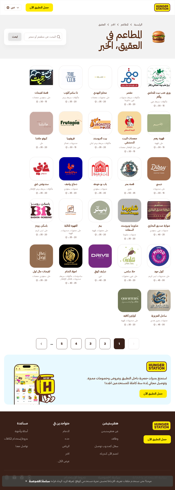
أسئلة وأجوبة (21, 431)
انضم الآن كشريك (109, 453)
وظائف (114, 438)
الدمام (66, 431)
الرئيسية (138, 24)
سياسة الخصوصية (39, 481)
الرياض (65, 446)
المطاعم (124, 24)
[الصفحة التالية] (41, 343)
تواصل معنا (22, 446)
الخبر (113, 24)
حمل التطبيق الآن (39, 7)
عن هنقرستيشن (109, 431)
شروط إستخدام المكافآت (16, 438)
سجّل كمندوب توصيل (106, 446)
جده (67, 438)
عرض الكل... (63, 461)
